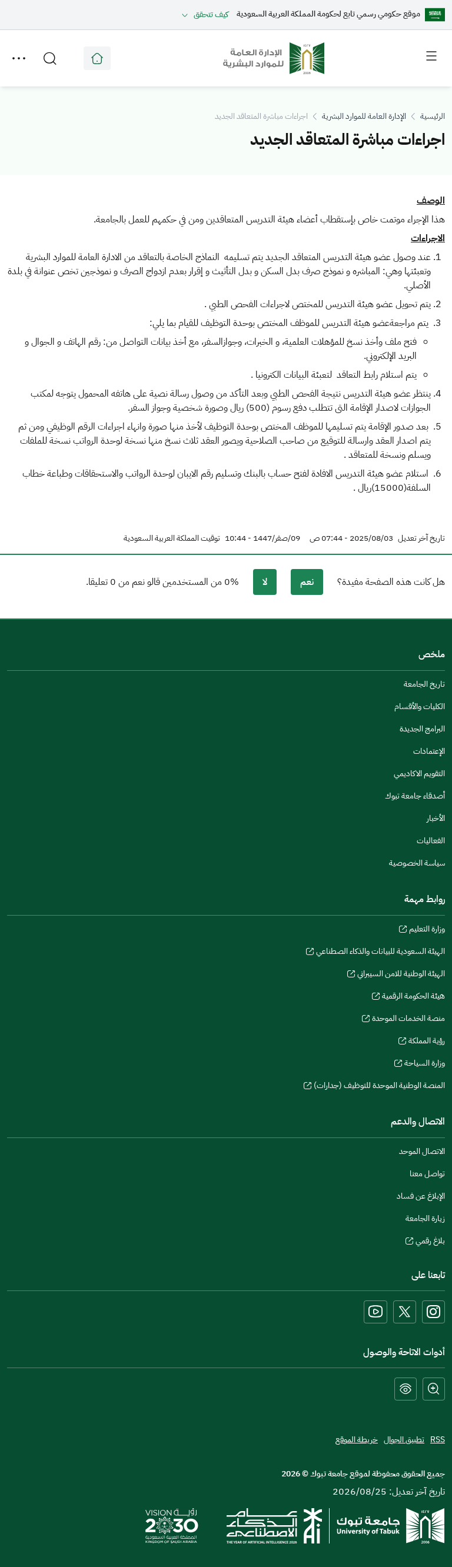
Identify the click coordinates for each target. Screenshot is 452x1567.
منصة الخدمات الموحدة (408, 1019)
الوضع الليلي (405, 1389)
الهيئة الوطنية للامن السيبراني (401, 975)
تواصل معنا (427, 1173)
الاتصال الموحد (422, 1151)
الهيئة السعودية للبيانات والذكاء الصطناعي (380, 952)
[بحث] (50, 58)
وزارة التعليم (427, 930)
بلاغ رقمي (430, 1242)
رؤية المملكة (426, 1042)
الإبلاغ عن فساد (421, 1196)
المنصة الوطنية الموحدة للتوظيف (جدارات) (379, 1086)
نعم (307, 582)
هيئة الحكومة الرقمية (413, 997)
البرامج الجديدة (422, 729)
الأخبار (436, 818)
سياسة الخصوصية (417, 863)
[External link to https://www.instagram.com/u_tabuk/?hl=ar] (433, 1311)
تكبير (434, 1389)
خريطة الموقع (356, 1439)
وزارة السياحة (424, 1064)
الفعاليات (431, 840)
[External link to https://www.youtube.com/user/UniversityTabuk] (375, 1311)
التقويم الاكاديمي (419, 773)
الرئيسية (432, 116)
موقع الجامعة (97, 58)
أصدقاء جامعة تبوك (415, 796)
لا (264, 582)
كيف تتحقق (211, 14)
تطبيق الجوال (404, 1439)
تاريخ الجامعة (424, 684)
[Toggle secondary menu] (19, 58)
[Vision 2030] (171, 1525)
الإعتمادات (429, 751)
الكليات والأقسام (419, 706)
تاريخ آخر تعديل (421, 538)
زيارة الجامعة (425, 1218)
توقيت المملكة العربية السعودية (172, 538)
